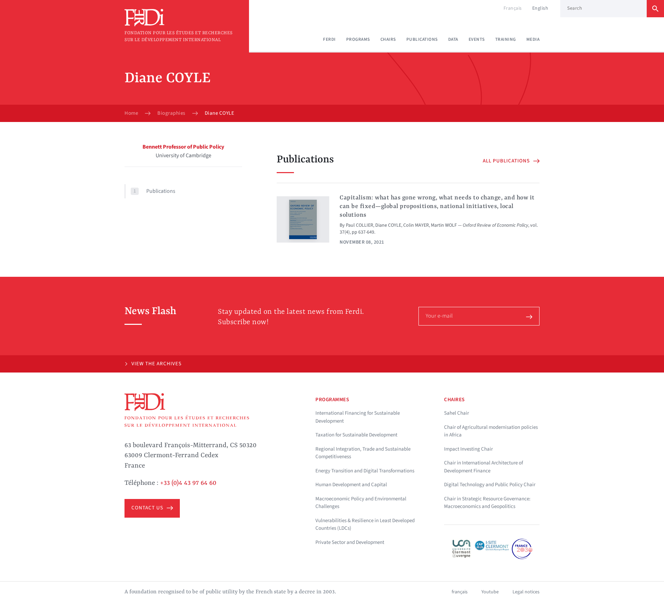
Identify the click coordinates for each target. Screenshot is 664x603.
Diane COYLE (388, 225)
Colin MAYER (416, 225)
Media (533, 39)
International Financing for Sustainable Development (357, 417)
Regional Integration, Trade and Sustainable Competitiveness (363, 453)
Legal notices (526, 591)
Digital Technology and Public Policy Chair (489, 484)
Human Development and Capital (351, 484)
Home (131, 113)
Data (453, 39)
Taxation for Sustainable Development (356, 435)
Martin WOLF (444, 225)
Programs (358, 39)
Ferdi (329, 39)
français (460, 591)
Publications (422, 39)
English (540, 8)
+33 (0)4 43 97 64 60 (188, 483)
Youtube (490, 591)
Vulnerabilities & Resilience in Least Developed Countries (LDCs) (365, 524)
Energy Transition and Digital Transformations (364, 470)
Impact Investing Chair (468, 449)
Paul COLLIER (359, 225)
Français (513, 8)
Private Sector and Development (349, 542)
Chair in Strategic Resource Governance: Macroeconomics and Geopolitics (487, 502)
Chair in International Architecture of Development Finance (483, 466)
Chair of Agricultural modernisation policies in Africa (491, 431)
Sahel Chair (456, 413)
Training (505, 39)
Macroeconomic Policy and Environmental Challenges (360, 502)
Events (477, 39)
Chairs (388, 39)
